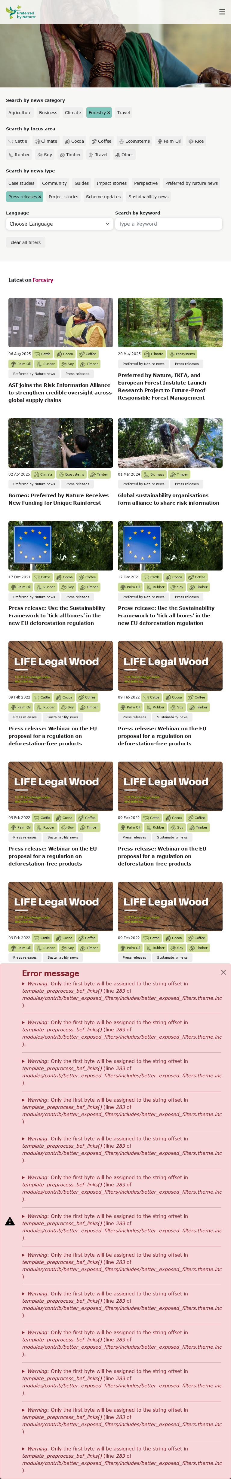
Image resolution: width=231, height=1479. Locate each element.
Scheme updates (103, 196)
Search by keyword (137, 212)
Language (17, 212)
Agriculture (19, 112)
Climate (73, 112)
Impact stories (112, 183)
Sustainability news (148, 196)
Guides (82, 183)
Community (54, 183)
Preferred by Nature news (191, 183)
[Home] (24, 12)
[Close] (223, 972)
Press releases (22, 196)
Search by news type (30, 170)
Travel (123, 112)
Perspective (145, 183)
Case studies (21, 183)
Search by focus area (30, 128)
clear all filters (26, 242)
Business (48, 112)
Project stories (64, 196)
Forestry (97, 112)
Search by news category (35, 100)
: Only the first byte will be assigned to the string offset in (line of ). (121, 994)
